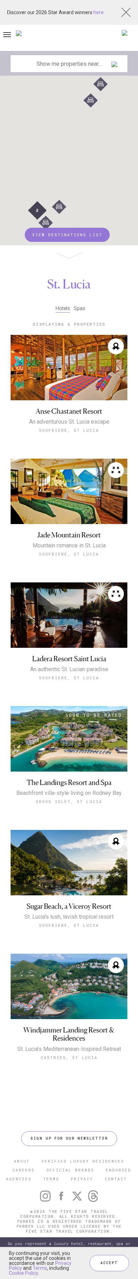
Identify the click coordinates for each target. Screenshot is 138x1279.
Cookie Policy (23, 1273)
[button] (59, 207)
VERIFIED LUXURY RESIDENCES (82, 1161)
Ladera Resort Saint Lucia (69, 659)
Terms (40, 1268)
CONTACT (116, 1178)
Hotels (63, 308)
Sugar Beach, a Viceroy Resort (69, 906)
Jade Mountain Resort (69, 535)
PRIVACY (82, 1178)
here (98, 12)
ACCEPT (109, 1263)
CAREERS (23, 1170)
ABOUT (22, 1161)
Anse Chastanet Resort (69, 411)
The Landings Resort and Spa (69, 783)
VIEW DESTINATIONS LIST (67, 234)
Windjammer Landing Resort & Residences (69, 1034)
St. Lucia (69, 284)
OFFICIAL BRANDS (70, 1170)
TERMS (51, 1178)
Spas (79, 308)
